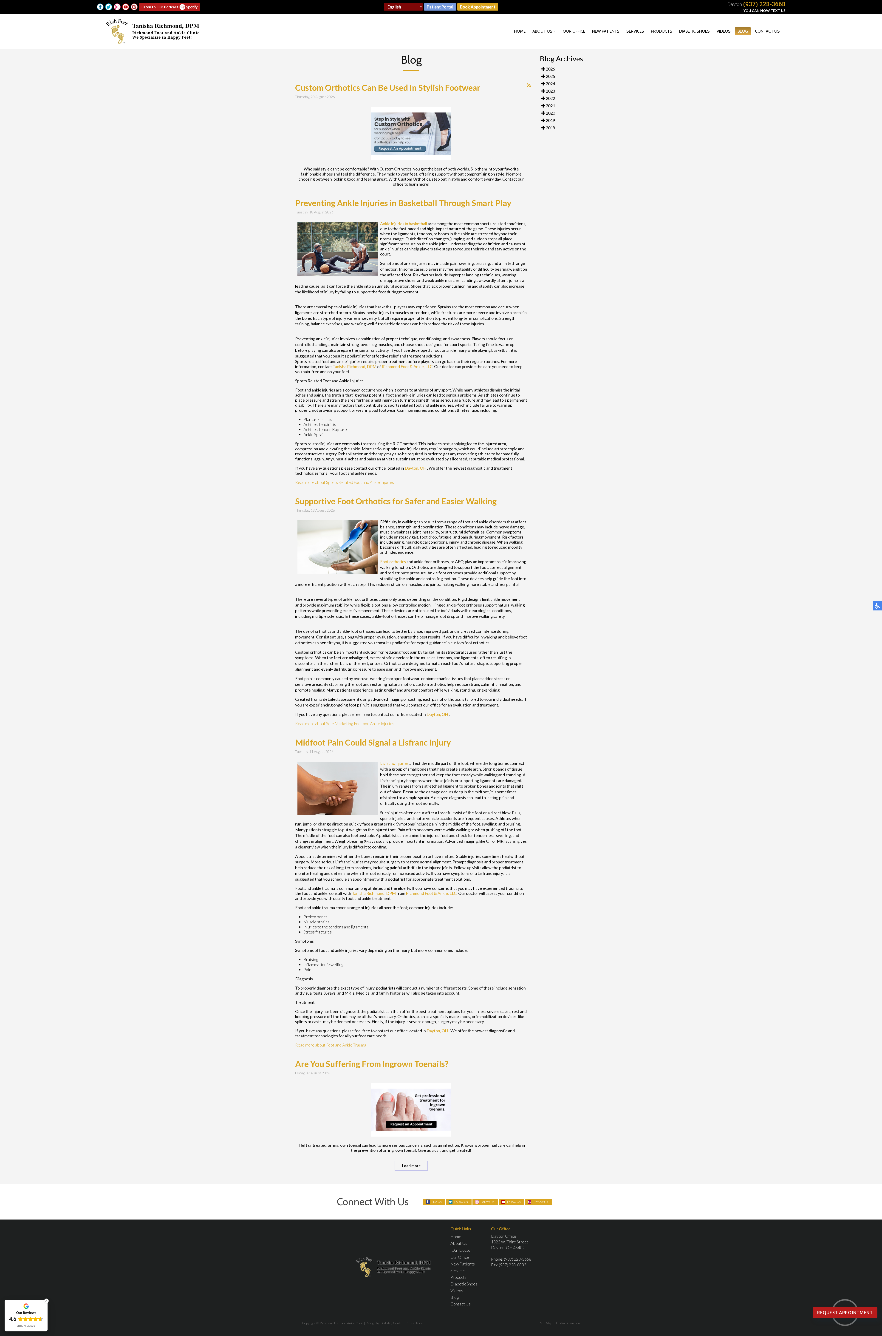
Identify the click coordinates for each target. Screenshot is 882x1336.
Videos (724, 31)
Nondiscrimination (567, 1323)
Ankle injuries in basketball (403, 223)
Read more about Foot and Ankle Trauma (330, 1044)
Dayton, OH (415, 468)
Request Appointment (845, 1312)
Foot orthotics (393, 561)
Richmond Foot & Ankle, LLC (407, 366)
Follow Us (461, 1202)
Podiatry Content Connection (401, 1323)
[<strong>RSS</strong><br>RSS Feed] (529, 85)
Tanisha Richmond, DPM (354, 366)
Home (520, 31)
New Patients (605, 31)
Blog (743, 31)
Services (635, 31)
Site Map (546, 1323)
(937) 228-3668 (764, 4)
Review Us (541, 1202)
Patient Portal (440, 6)
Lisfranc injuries (394, 763)
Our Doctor (462, 1250)
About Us (542, 31)
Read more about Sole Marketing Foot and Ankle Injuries (344, 723)
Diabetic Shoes (694, 31)
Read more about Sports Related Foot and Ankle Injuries (344, 482)
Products (661, 31)
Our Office (574, 31)
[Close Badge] (46, 1301)
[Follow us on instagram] (117, 7)
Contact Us (767, 31)
